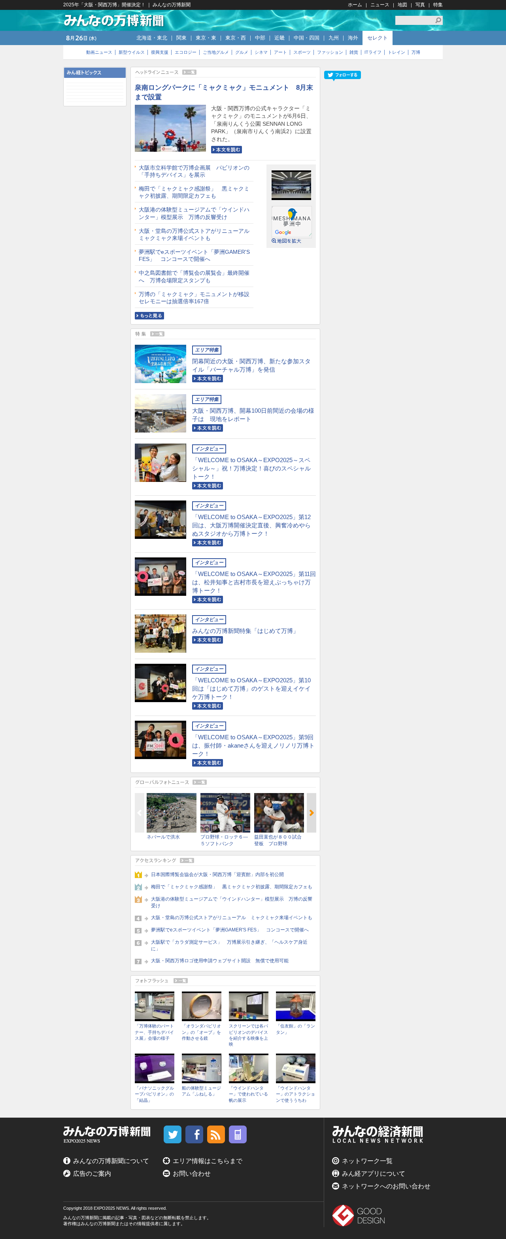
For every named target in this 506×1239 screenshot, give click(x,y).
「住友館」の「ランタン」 (295, 1029)
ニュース (379, 5)
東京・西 (235, 38)
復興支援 (159, 52)
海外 (353, 38)
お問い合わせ (192, 1173)
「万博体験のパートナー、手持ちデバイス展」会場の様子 (154, 1032)
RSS (216, 1134)
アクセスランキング (225, 860)
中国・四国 (306, 38)
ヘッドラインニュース (225, 72)
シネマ (261, 52)
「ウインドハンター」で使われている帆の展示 (248, 1094)
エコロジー (185, 52)
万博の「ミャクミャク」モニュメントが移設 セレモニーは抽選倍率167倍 (196, 297)
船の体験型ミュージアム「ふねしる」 (201, 1091)
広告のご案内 (92, 1173)
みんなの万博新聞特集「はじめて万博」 (245, 630)
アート (280, 52)
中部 (260, 38)
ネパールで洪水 (163, 837)
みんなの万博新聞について (111, 1161)
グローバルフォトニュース (225, 782)
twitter (172, 1134)
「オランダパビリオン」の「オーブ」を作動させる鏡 (201, 1032)
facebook (194, 1134)
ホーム (355, 5)
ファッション (330, 52)
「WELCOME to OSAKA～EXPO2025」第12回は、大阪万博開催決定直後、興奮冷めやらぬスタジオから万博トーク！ (251, 525)
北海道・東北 (151, 38)
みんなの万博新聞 (114, 20)
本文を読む (226, 149)
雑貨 (353, 52)
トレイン (396, 52)
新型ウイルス (132, 52)
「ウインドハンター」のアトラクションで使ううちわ (295, 1094)
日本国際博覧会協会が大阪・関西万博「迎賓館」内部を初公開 (217, 874)
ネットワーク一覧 (367, 1161)
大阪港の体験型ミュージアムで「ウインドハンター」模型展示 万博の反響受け (194, 213)
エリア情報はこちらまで (207, 1161)
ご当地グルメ (216, 52)
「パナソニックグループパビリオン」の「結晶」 (154, 1094)
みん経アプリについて (373, 1173)
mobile (238, 1134)
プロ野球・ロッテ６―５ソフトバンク (224, 840)
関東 (181, 38)
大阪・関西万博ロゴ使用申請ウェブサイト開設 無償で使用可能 (220, 960)
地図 (402, 5)
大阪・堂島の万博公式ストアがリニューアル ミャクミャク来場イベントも (196, 234)
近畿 (279, 38)
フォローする (342, 76)
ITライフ (372, 52)
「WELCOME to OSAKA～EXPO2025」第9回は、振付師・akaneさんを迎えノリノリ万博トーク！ (253, 745)
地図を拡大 (287, 240)
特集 (438, 5)
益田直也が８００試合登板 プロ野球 (278, 840)
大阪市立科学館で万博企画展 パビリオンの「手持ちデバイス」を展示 (194, 171)
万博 (416, 52)
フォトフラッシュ (225, 981)
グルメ (241, 52)
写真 (420, 5)
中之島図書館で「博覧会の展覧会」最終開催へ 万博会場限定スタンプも (194, 276)
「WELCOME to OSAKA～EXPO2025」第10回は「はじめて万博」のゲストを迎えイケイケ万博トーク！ (251, 688)
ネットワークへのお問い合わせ (386, 1186)
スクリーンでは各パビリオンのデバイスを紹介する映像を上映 (248, 1035)
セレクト (377, 38)
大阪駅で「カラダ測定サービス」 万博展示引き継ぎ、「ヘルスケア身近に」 (229, 945)
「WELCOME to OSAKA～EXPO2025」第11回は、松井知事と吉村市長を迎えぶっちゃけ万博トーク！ (254, 582)
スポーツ (302, 52)
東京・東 (206, 38)
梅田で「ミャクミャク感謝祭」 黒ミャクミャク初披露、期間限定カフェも (194, 192)
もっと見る (149, 315)
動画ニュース (99, 52)
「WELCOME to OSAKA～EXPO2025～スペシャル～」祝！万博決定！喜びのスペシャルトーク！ (251, 468)
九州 (334, 38)
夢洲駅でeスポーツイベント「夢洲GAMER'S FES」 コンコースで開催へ (194, 255)
